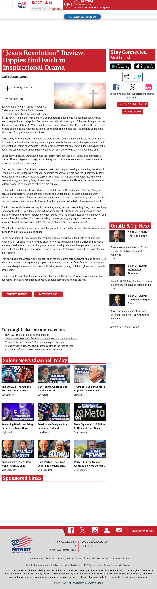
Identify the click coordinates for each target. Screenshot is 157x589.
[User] (46, 3)
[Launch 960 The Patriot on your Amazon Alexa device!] (132, 76)
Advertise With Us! (132, 111)
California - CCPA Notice (43, 558)
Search (57, 9)
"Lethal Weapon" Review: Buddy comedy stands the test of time (39, 345)
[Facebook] (33, 3)
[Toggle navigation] (8, 5)
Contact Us (87, 546)
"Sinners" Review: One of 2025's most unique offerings (34, 342)
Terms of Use (82, 558)
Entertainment (15, 76)
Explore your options (131, 104)
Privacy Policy (65, 558)
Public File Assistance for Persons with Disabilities (54, 565)
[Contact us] (50, 3)
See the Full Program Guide (124, 326)
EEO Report (98, 558)
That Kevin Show (137, 235)
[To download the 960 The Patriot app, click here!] (120, 66)
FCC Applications (93, 565)
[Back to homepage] (22, 5)
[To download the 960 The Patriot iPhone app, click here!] (144, 66)
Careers (127, 565)
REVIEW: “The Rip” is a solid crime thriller (27, 334)
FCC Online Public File (118, 558)
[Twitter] (37, 3)
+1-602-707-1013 (99, 542)
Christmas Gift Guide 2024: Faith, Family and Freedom (34, 349)
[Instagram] (41, 3)
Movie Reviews (48, 294)
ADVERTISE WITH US (82, 16)
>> (113, 258)
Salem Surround (112, 565)
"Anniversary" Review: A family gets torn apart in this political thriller (41, 338)
